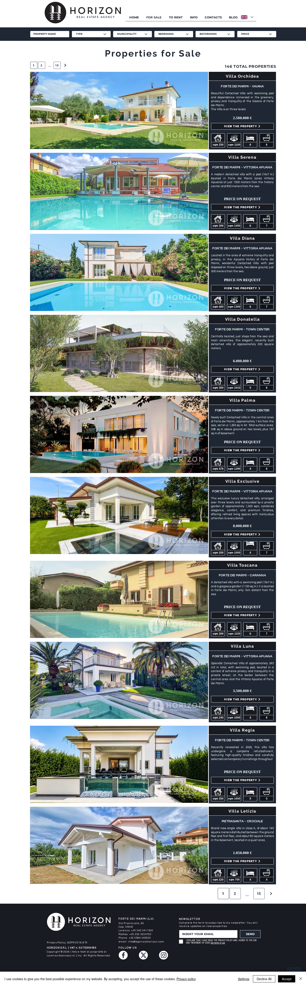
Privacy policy (186, 979)
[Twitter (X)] (143, 955)
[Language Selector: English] (247, 17)
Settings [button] (243, 979)
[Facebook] (123, 955)
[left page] (270, 893)
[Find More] (118, 110)
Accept (286, 979)
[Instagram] (163, 955)
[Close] (300, 978)
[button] (193, 17)
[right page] (65, 65)
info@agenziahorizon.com (146, 941)
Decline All (264, 979)
